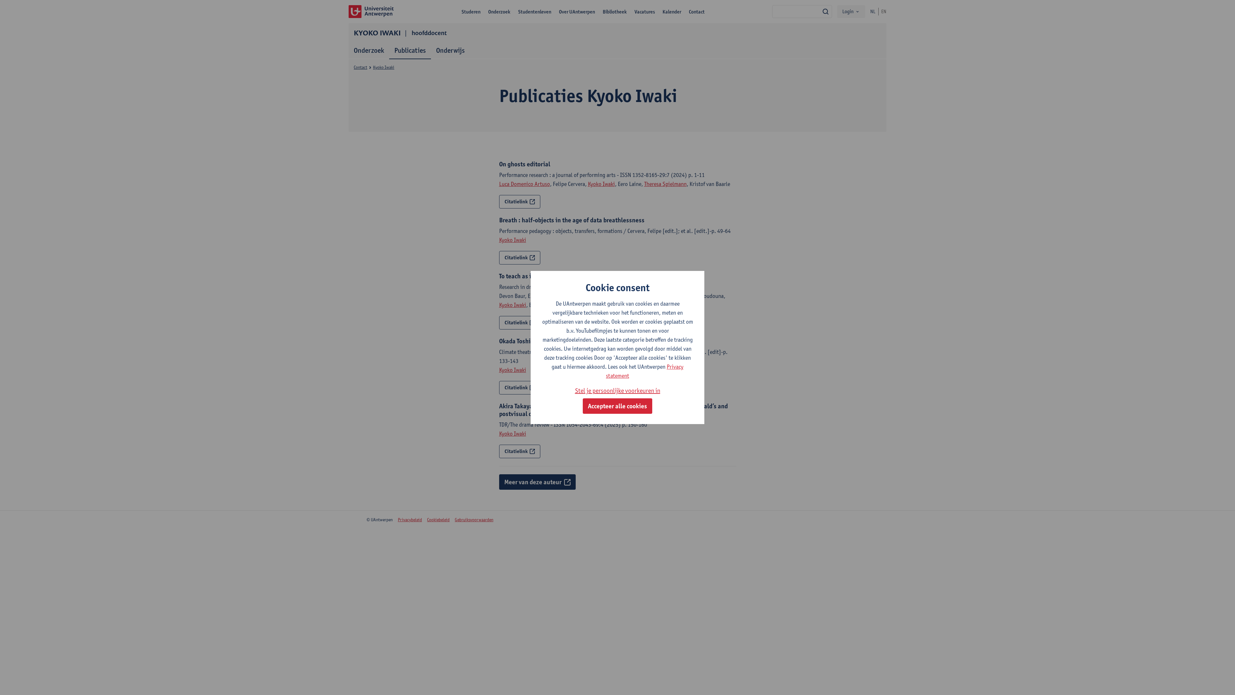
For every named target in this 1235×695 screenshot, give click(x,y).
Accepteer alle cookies (617, 406)
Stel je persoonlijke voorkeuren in (617, 390)
